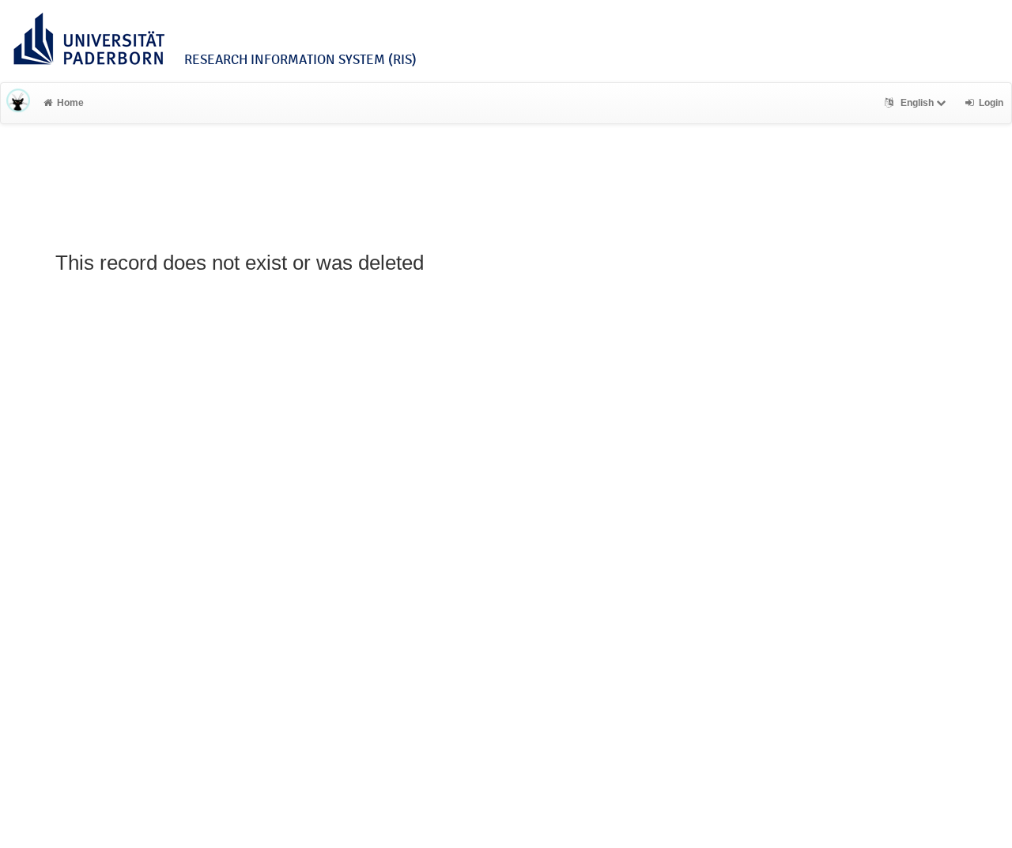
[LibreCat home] (18, 103)
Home (70, 102)
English (917, 102)
